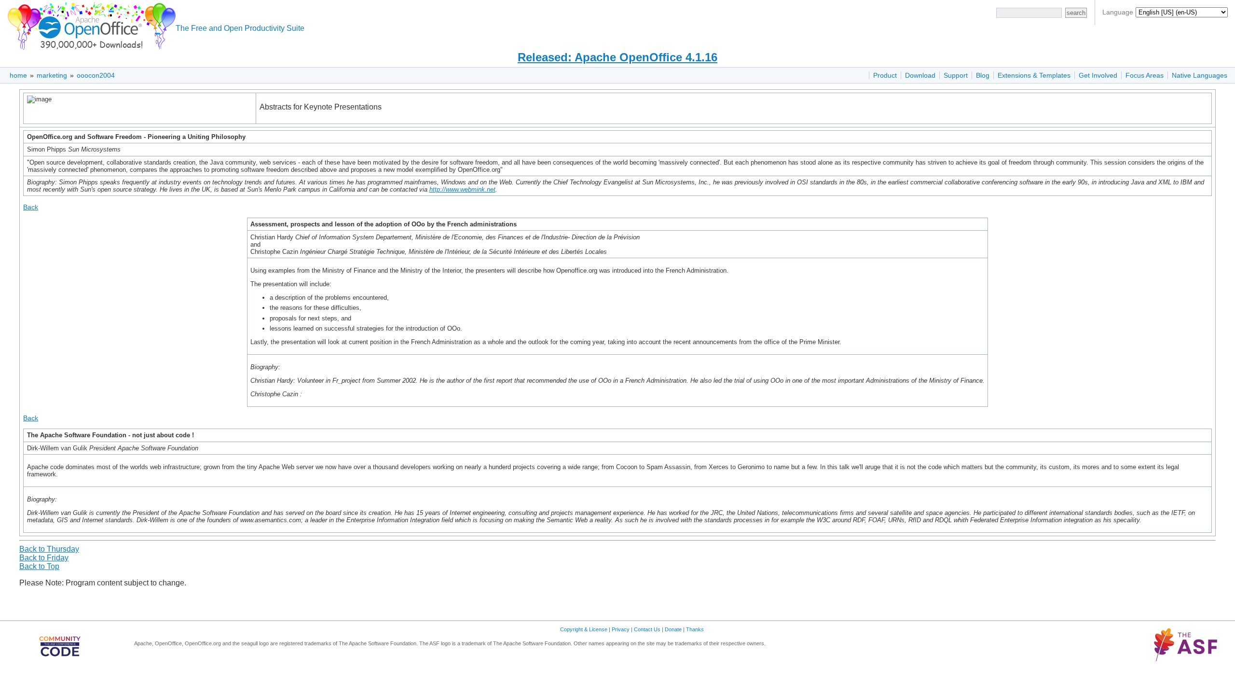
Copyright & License (583, 629)
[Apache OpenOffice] (90, 24)
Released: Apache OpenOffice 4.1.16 (617, 57)
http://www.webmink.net (462, 189)
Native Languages (1199, 75)
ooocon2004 (96, 75)
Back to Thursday (49, 549)
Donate (673, 629)
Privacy (621, 629)
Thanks (695, 629)
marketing (52, 75)
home (18, 75)
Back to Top (39, 566)
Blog (982, 75)
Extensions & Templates (1034, 75)
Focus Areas (1144, 75)
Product (885, 75)
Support (956, 75)
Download (920, 75)
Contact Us (647, 629)
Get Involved (1098, 75)
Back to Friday (44, 558)
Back (30, 207)
